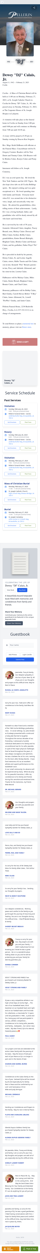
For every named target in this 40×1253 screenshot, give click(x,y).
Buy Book (22, 590)
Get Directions (12, 422)
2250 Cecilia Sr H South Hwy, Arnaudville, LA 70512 (19, 520)
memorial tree (28, 323)
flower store (26, 327)
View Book (10, 590)
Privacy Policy (14, 1243)
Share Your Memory (14, 623)
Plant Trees (28, 422)
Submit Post (20, 659)
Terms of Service (26, 1243)
